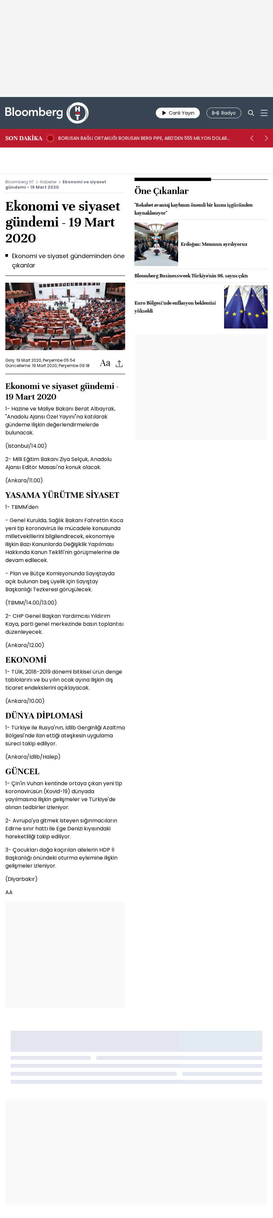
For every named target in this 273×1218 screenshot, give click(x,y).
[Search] (251, 113)
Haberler (48, 182)
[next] (266, 138)
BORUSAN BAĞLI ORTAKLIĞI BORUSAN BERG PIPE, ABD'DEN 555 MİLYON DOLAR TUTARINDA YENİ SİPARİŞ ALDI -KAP (142, 138)
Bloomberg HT (19, 182)
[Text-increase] (105, 363)
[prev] (251, 138)
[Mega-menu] (264, 113)
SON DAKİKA (23, 138)
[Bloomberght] (47, 113)
